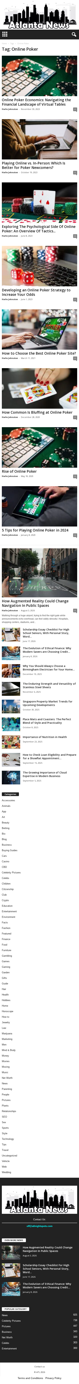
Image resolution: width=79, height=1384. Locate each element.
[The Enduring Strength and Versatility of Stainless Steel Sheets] (11, 689)
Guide (5, 983)
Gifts (4, 978)
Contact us (39, 1366)
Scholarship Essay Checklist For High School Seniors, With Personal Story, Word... (46, 633)
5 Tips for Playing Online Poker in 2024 (35, 530)
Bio (3, 833)
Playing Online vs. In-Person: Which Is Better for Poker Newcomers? (33, 165)
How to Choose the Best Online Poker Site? (39, 353)
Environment (8, 917)
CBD (4, 867)
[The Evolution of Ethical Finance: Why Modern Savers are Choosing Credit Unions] (11, 653)
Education (7, 905)
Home (4, 43)
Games (6, 961)
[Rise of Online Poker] (39, 447)
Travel (5, 1150)
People (5, 1094)
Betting (5, 828)
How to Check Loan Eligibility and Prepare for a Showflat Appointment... (49, 756)
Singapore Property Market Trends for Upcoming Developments (47, 703)
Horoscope (7, 1011)
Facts (5, 922)
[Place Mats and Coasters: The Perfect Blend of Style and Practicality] (11, 724)
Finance (6, 939)
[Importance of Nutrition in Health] (11, 742)
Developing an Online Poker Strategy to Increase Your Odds (36, 292)
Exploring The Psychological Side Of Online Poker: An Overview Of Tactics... (39, 228)
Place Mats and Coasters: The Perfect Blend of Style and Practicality (47, 720)
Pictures (6, 1100)
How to (5, 1016)
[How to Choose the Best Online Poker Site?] (39, 329)
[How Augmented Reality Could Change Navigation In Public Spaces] (39, 572)
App (4, 811)
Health (5, 994)
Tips (4, 1144)
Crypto (5, 900)
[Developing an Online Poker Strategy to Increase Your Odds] (39, 266)
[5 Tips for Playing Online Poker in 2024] (39, 506)
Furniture (6, 950)
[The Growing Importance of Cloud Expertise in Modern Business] (11, 778)
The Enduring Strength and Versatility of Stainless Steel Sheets (49, 685)
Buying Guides (9, 850)
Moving (6, 1066)
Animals (6, 806)
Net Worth (7, 1078)
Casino (5, 861)
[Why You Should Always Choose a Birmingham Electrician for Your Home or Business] (11, 671)
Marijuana (7, 1033)
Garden (6, 972)
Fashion (6, 928)
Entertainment (9, 911)
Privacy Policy (53, 1378)
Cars (4, 856)
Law (4, 1028)
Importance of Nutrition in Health (45, 737)
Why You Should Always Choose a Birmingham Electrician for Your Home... (49, 667)
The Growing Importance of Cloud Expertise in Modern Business (45, 774)
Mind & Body (9, 1050)
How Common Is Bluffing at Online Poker (37, 412)
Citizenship (8, 889)
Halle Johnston (10, 109)
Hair (4, 989)
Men (4, 1044)
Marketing (7, 1039)
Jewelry (6, 1022)
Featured (6, 933)
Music (5, 1072)
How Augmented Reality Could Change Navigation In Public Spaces (35, 603)
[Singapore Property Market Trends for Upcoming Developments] (11, 707)
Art (3, 817)
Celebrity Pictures (11, 872)
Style (4, 1133)
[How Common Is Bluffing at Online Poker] (39, 388)
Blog (4, 839)
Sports (5, 1127)
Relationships (9, 1111)
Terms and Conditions (30, 1378)
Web (4, 1166)
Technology (8, 1139)
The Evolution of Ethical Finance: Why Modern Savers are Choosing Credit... (47, 649)
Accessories (8, 800)
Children (6, 883)
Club (4, 894)
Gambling (7, 955)
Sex (4, 1122)
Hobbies (6, 1000)
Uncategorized (9, 1155)
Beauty (5, 822)
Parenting (7, 1089)
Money (5, 1055)
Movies (6, 1061)
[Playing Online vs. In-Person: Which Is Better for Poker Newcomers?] (39, 139)
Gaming (6, 967)
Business (7, 844)
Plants (5, 1105)
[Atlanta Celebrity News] (39, 15)
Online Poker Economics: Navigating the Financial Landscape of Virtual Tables (36, 102)
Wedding (6, 1172)
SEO (4, 1116)
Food (4, 944)
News (5, 1083)
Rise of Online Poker (19, 471)
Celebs (5, 878)
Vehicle (6, 1161)
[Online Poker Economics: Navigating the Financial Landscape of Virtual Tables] (39, 76)
